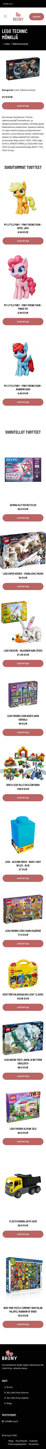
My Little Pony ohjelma (18, 1397)
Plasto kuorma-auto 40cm (23, 1221)
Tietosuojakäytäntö (17, 1444)
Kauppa (36, 16)
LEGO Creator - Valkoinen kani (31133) (23, 650)
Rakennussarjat (20, 43)
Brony (10, 1387)
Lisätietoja (23, 106)
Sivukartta (33, 1444)
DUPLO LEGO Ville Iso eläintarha (23, 784)
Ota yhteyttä (21, 1440)
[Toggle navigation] (5, 16)
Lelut (7, 43)
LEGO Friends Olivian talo (23, 1128)
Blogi (9, 1403)
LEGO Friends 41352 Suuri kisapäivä (23, 930)
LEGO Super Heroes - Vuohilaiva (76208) (23, 573)
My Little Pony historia (17, 1392)
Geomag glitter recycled (23, 505)
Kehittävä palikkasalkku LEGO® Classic (23, 994)
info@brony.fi (8, 4)
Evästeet (33, 1440)
